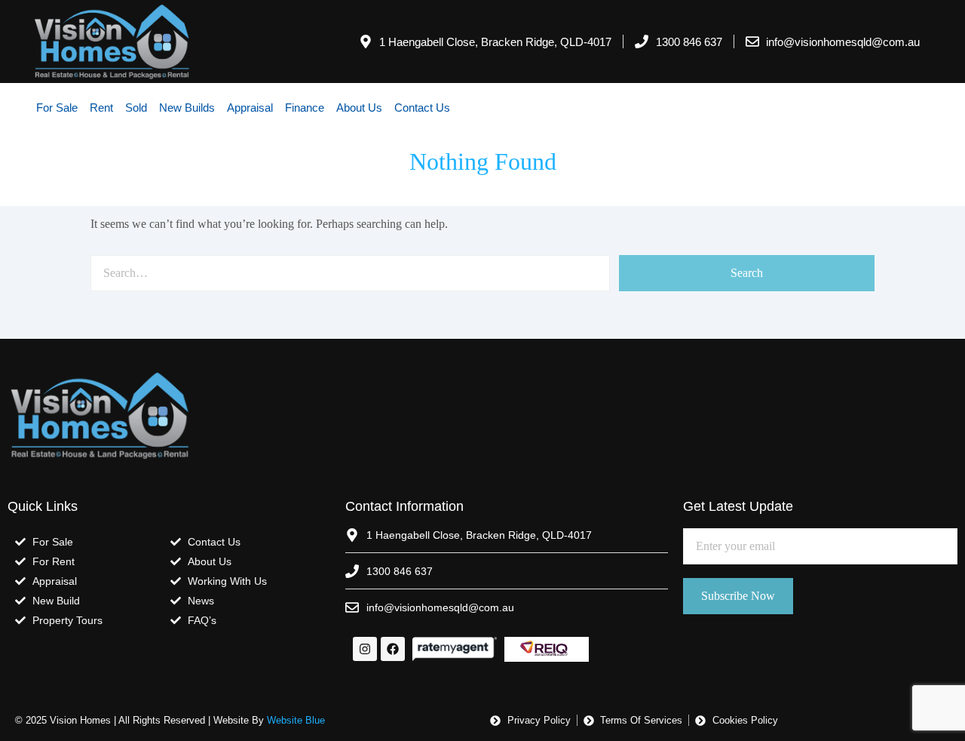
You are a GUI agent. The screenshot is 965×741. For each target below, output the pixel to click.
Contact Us (422, 107)
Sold (136, 107)
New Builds (187, 107)
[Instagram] (365, 649)
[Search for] (350, 273)
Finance (304, 107)
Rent (101, 107)
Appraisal (250, 107)
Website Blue (296, 720)
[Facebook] (393, 649)
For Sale (57, 107)
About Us (359, 107)
